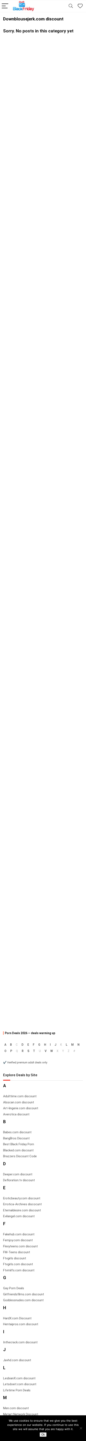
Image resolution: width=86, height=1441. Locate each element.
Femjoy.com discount (18, 1240)
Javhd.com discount (17, 1360)
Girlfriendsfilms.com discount (23, 1294)
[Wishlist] (80, 6)
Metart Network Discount (20, 1414)
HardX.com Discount (17, 1318)
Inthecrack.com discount (20, 1342)
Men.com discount (16, 1408)
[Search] (71, 6)
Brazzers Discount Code (20, 1156)
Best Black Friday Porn (18, 1144)
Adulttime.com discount (20, 1096)
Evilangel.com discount (19, 1216)
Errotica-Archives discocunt (22, 1204)
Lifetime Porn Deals (16, 1390)
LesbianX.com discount (19, 1378)
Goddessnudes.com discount (23, 1300)
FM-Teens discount (16, 1252)
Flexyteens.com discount (20, 1246)
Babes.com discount (17, 1132)
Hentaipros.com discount (20, 1324)
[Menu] (5, 6)
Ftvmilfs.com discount (18, 1270)
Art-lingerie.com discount (20, 1108)
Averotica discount (16, 1114)
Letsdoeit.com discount (19, 1384)
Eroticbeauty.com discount (21, 1198)
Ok (43, 1434)
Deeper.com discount (17, 1174)
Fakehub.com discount (18, 1234)
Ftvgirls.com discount (18, 1264)
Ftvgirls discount (14, 1258)
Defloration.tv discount (19, 1180)
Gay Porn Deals (13, 1288)
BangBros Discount (16, 1138)
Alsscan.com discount (18, 1102)
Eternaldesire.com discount (22, 1210)
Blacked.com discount (18, 1150)
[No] (81, 1428)
